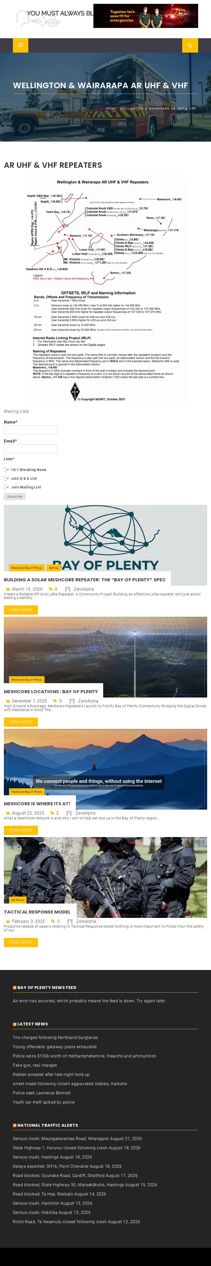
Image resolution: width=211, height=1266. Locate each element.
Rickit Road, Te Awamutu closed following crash (60, 1221)
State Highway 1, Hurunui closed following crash (60, 1147)
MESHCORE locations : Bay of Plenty (51, 691)
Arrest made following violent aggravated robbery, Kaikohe (70, 1083)
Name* (10, 422)
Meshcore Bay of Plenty (27, 567)
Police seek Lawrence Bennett (42, 1093)
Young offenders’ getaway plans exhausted (55, 1046)
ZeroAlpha (84, 589)
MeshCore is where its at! (37, 803)
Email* (10, 441)
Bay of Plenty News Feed (47, 987)
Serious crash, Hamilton (36, 1203)
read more (21, 609)
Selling (53, 567)
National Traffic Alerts (47, 1125)
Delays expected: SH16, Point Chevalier (51, 1166)
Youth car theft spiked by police (43, 1102)
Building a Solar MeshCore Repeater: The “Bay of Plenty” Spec (85, 579)
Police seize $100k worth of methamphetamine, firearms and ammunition (84, 1056)
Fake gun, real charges (35, 1065)
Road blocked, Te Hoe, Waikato (43, 1194)
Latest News (32, 1024)
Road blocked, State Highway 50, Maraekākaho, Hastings (68, 1184)
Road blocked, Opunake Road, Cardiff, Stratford (59, 1175)
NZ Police (18, 900)
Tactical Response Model (38, 912)
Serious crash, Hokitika (35, 1212)
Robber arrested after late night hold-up (51, 1074)
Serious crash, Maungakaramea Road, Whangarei (61, 1138)
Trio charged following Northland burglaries (55, 1037)
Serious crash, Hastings (36, 1157)
